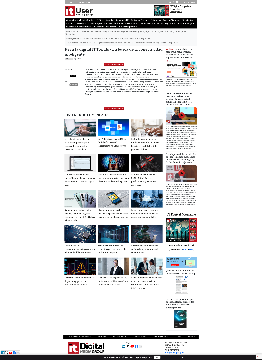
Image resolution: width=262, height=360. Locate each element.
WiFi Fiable (71, 27)
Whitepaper (73, 84)
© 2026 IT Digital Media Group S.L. (79, 337)
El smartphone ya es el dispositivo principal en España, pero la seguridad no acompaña (113, 214)
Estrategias (187, 20)
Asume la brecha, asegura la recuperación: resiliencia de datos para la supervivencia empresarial (179, 53)
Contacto (177, 337)
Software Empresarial (127, 27)
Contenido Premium (140, 20)
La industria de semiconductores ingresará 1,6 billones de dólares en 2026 (79, 249)
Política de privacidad (160, 337)
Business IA (111, 27)
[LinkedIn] (170, 2)
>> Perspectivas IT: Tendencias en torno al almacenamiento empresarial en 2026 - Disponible (108, 38)
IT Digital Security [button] (105, 20)
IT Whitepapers (95, 23)
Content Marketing (172, 20)
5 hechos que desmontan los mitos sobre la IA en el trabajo (181, 272)
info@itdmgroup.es (174, 352)
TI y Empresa (171, 23)
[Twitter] (173, 2)
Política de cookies (119, 337)
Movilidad (158, 23)
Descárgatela (176, 11)
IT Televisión (80, 23)
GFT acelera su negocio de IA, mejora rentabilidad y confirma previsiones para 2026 (113, 281)
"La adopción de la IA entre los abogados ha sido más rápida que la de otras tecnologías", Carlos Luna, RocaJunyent (181, 158)
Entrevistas (156, 20)
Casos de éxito (146, 23)
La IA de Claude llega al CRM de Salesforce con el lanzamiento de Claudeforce (112, 143)
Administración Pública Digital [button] (80, 20)
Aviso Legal (102, 337)
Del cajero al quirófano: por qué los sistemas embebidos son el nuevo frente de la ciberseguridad (180, 303)
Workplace (118, 23)
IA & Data (108, 23)
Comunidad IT (122, 20)
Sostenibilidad (131, 23)
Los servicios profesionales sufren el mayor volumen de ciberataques (145, 249)
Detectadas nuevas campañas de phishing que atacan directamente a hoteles (79, 281)
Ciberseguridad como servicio (90, 27)
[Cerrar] (182, 357)
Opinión (69, 23)
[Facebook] (180, 2)
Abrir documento (114, 64)
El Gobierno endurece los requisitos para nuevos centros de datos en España (113, 249)
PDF (185, 250)
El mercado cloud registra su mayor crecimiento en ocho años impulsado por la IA (145, 214)
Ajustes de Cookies (139, 337)
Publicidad (191, 337)
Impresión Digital (186, 23)
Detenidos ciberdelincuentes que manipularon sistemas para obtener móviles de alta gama (113, 178)
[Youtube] (177, 2)
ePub (191, 250)
